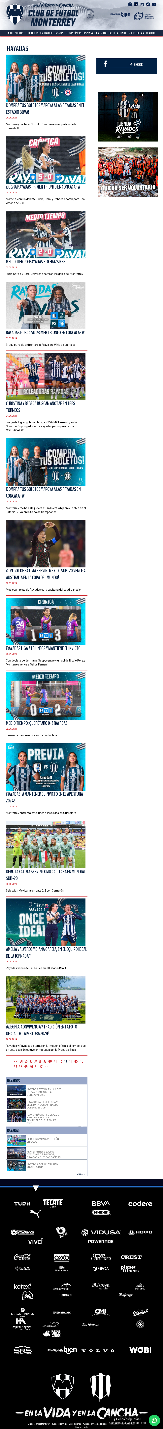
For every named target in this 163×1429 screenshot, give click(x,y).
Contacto (150, 33)
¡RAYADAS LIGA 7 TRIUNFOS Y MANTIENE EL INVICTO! (43, 648)
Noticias (19, 33)
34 (21, 1061)
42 (60, 1061)
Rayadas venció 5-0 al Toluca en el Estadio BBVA (36, 968)
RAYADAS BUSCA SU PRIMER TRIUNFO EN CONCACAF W (45, 332)
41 (55, 1061)
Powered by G (81, 1427)
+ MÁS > (81, 1174)
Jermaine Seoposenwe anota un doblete (31, 735)
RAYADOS (48, 33)
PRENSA (140, 33)
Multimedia (37, 33)
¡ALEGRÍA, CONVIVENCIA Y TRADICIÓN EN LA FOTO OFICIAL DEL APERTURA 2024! (41, 1030)
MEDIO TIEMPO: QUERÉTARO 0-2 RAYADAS (37, 723)
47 (15, 1066)
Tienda (122, 33)
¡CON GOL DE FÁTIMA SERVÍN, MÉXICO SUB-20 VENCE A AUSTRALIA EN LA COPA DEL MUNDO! (45, 574)
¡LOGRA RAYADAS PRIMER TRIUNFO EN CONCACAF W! (43, 187)
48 (20, 1066)
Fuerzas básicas (73, 33)
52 (41, 1066)
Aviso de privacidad (92, 1424)
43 (65, 1061)
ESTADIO (131, 33)
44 (70, 1061)
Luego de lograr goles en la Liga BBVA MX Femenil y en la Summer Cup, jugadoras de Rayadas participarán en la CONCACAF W (41, 426)
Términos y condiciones (70, 1424)
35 (26, 1061)
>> (47, 1066)
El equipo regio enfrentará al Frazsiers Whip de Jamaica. (41, 344)
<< (16, 1061)
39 (45, 1061)
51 (36, 1066)
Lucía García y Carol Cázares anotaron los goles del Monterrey (44, 273)
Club (27, 33)
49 (26, 1066)
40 (50, 1061)
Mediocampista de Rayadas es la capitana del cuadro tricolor (44, 589)
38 (40, 1061)
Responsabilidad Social (95, 33)
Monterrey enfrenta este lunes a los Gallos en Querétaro (41, 813)
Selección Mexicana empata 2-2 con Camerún (35, 890)
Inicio (10, 33)
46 (81, 1061)
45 (76, 1061)
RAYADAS (59, 33)
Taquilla (113, 33)
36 (31, 1061)
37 (35, 1061)
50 (31, 1066)
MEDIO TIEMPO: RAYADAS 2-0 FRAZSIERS (36, 261)
